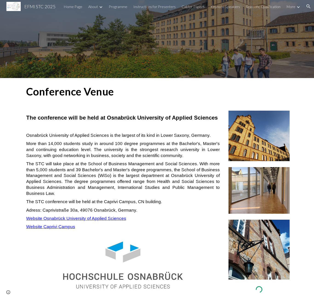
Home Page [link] (73, 6)
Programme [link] (118, 6)
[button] (308, 6)
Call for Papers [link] (193, 6)
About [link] (93, 6)
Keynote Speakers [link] (225, 6)
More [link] (290, 6)
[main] (111, 92)
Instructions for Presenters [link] (154, 6)
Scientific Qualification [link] (263, 6)
